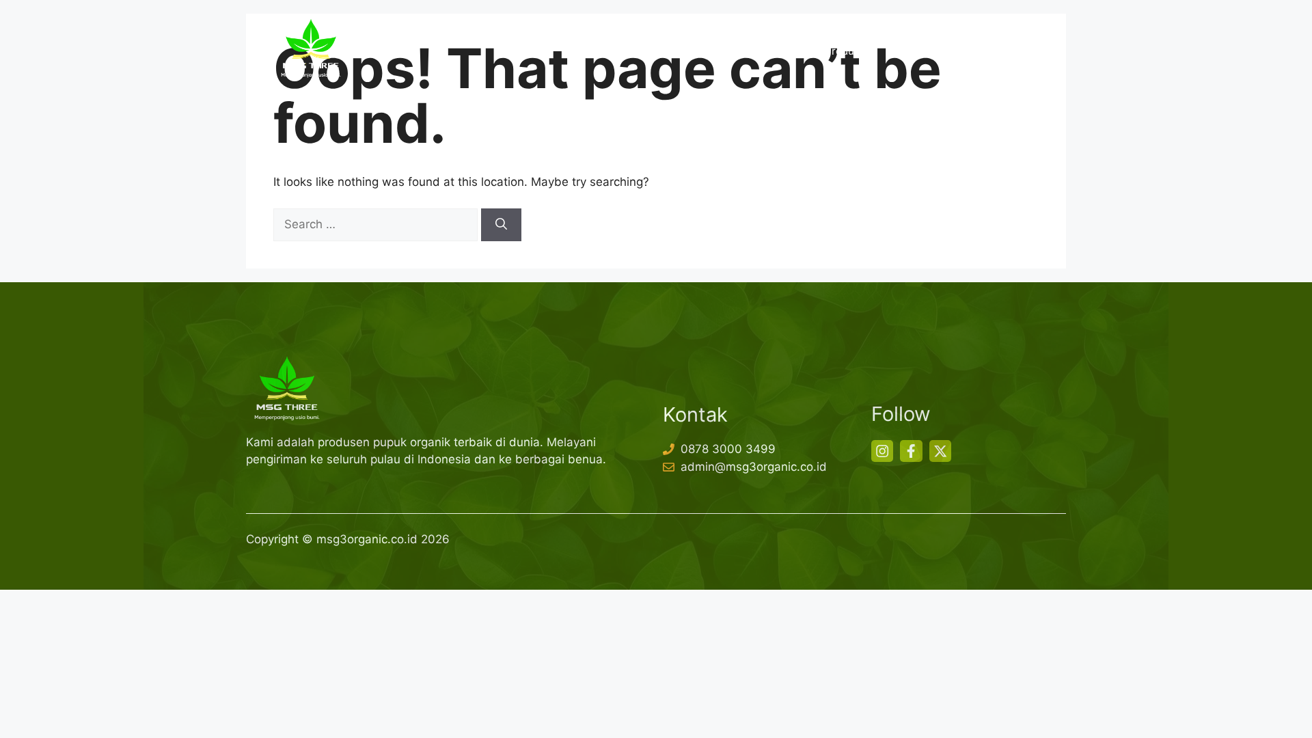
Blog (898, 50)
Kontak (1008, 50)
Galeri (950, 50)
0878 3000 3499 (728, 449)
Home (689, 50)
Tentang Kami (764, 50)
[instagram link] (882, 451)
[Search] (501, 224)
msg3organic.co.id (367, 539)
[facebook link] (911, 451)
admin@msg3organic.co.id (754, 467)
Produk (842, 50)
